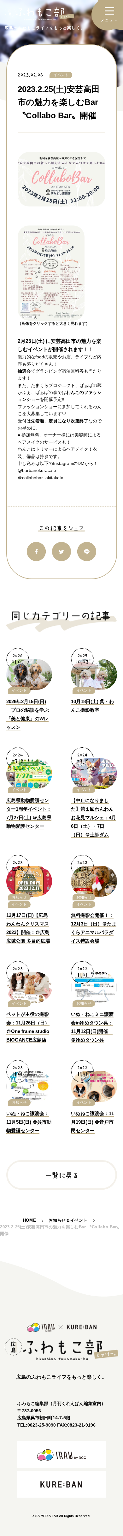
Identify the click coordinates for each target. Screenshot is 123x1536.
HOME (29, 1220)
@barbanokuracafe (37, 470)
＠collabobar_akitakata (40, 477)
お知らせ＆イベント (68, 1220)
